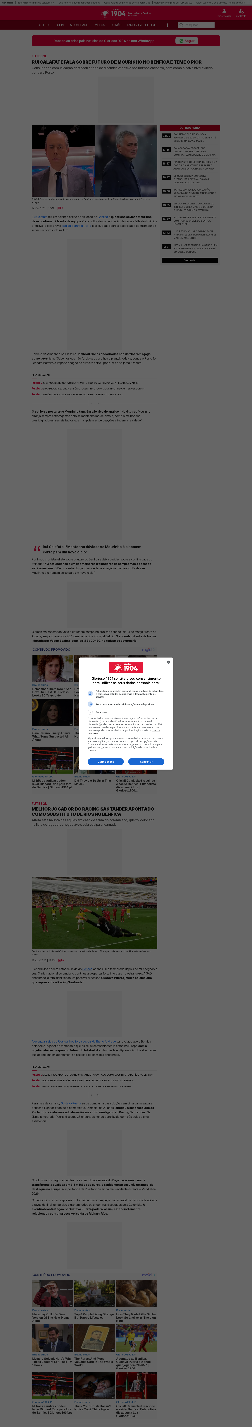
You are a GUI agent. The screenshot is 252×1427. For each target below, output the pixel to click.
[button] (126, 712)
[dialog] (126, 713)
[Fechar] (168, 662)
